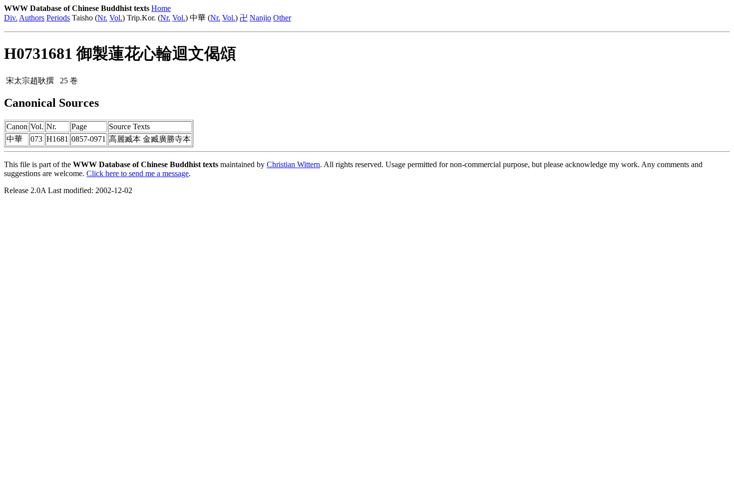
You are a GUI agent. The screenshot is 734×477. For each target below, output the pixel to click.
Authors (31, 17)
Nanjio (260, 17)
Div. (10, 17)
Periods (58, 17)
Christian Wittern (293, 164)
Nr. (102, 17)
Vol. (115, 17)
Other (282, 17)
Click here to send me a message (137, 173)
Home (161, 8)
